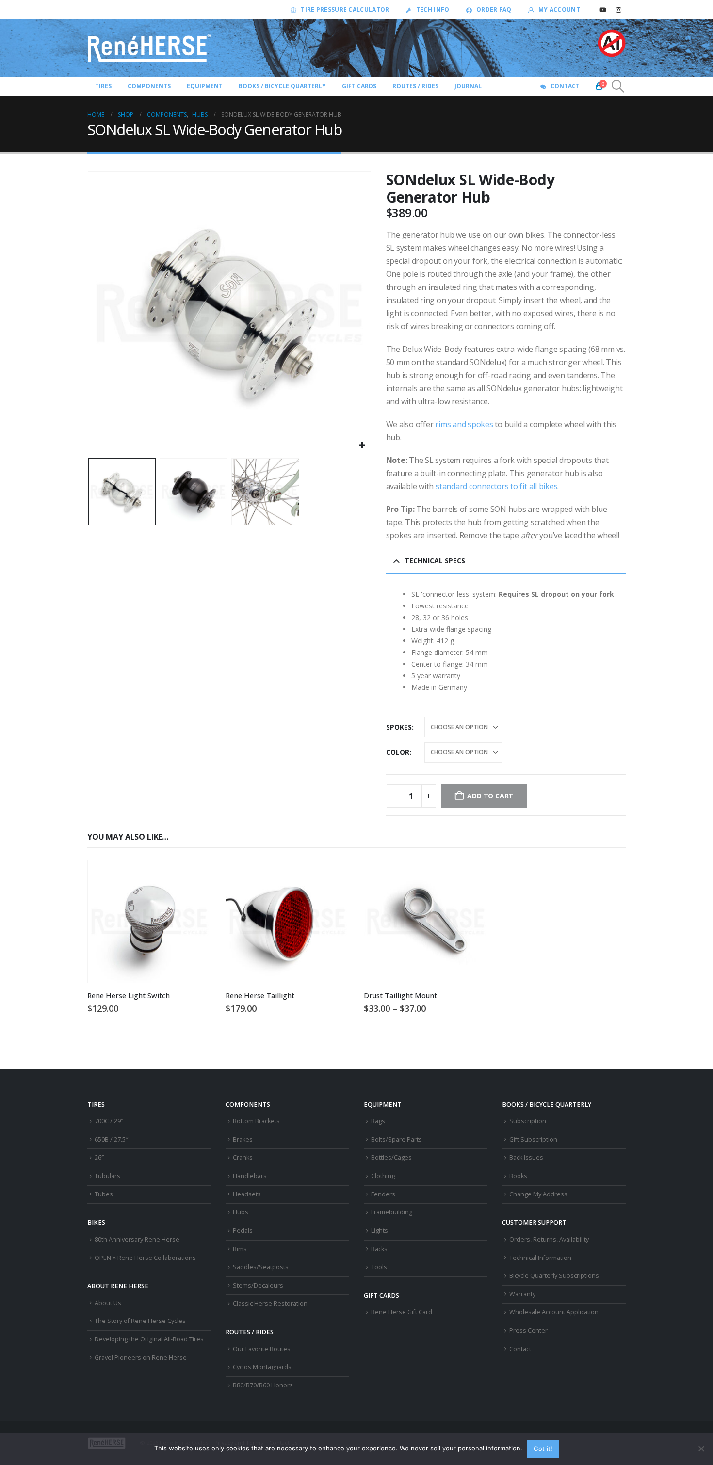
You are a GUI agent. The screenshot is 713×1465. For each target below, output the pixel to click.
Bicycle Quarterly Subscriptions (554, 1276)
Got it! (543, 1448)
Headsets (247, 1194)
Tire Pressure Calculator (345, 9)
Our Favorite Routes (262, 1349)
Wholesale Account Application (554, 1312)
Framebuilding (391, 1212)
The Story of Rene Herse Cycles (140, 1321)
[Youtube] (602, 9)
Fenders (383, 1194)
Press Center (528, 1330)
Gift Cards (359, 86)
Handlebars (250, 1176)
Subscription (527, 1121)
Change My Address (538, 1194)
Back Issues (526, 1157)
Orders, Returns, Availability (549, 1239)
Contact (565, 86)
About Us (108, 1303)
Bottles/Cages (391, 1157)
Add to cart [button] (194, 876)
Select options (471, 876)
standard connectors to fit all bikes (496, 486)
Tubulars (107, 1176)
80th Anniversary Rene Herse (137, 1239)
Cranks (243, 1157)
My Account (559, 9)
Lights (379, 1230)
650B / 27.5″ (111, 1139)
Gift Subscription (533, 1139)
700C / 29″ (109, 1121)
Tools (379, 1267)
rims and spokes (464, 424)
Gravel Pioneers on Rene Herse (141, 1358)
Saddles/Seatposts (261, 1267)
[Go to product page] (149, 921)
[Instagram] (618, 9)
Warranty (522, 1294)
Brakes (243, 1139)
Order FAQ (494, 9)
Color (397, 752)
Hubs (240, 1212)
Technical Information (540, 1258)
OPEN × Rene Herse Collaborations (145, 1258)
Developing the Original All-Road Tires (149, 1339)
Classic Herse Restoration (270, 1303)
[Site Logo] (149, 48)
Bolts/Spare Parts (396, 1139)
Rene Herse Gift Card (401, 1312)
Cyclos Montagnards (263, 1367)
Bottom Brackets (256, 1121)
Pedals (243, 1230)
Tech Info (433, 9)
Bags (378, 1121)
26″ (99, 1157)
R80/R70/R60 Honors (263, 1385)
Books (518, 1176)
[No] (701, 1448)
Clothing (383, 1176)
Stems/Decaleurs (258, 1285)
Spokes (399, 727)
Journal (468, 86)
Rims (240, 1249)
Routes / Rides (415, 86)
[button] (618, 86)
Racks (379, 1249)
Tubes (104, 1194)
